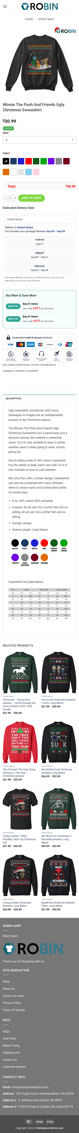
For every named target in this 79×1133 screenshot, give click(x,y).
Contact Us (10, 1060)
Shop (6, 981)
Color (6, 153)
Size (6, 132)
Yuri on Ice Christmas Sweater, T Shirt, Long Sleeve (58, 701)
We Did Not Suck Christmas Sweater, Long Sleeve (56, 771)
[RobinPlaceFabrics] (39, 6)
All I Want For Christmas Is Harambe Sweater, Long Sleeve (56, 839)
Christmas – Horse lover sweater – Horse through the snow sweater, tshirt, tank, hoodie (19, 704)
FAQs (6, 1031)
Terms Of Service (14, 1010)
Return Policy (11, 1045)
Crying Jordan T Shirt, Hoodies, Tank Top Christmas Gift (19, 839)
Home (29, 19)
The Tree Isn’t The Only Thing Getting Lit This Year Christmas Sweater (19, 772)
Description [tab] (13, 398)
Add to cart (31, 198)
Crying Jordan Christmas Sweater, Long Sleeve (17, 904)
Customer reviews (14, 1067)
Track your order (13, 996)
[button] (5, 6)
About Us (9, 988)
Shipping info (11, 1052)
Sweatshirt (32, 370)
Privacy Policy (12, 1003)
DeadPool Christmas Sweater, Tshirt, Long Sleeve (58, 904)
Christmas (46, 19)
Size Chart (9, 1038)
